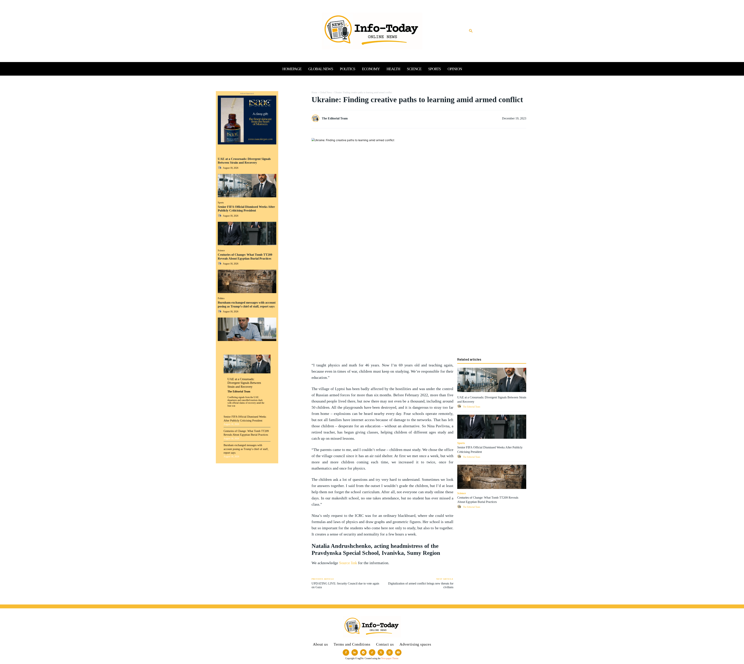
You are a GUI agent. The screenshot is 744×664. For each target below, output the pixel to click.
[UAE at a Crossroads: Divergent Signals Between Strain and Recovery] (247, 185)
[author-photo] (220, 168)
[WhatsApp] (294, 113)
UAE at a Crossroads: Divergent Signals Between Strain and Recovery (244, 160)
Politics (221, 298)
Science (221, 250)
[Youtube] (398, 652)
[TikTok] (372, 652)
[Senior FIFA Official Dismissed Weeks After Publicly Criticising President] (247, 233)
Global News (326, 92)
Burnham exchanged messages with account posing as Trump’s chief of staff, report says (246, 449)
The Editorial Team (238, 391)
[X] (294, 104)
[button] (470, 31)
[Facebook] (294, 95)
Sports (221, 202)
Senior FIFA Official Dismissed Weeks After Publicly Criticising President (246, 208)
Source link (348, 563)
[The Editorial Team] (316, 118)
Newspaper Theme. (390, 658)
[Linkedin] (294, 122)
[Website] (389, 652)
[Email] (294, 131)
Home (314, 92)
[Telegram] (294, 140)
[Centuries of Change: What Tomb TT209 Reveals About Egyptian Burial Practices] (247, 281)
